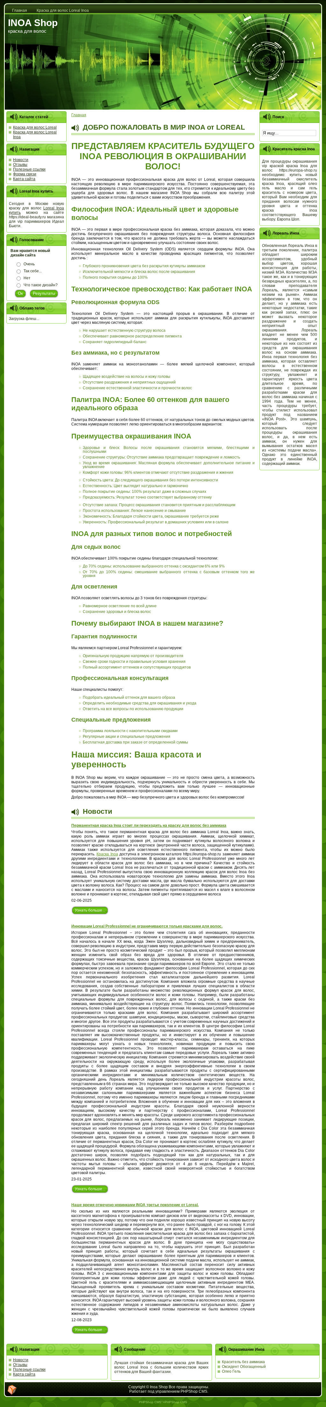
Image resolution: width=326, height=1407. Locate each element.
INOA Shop (33, 22)
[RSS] (12, 1390)
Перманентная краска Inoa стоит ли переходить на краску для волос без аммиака (148, 825)
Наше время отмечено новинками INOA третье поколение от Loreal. (135, 1205)
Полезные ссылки (29, 1369)
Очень (29, 264)
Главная (78, 115)
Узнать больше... (90, 910)
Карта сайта (24, 1374)
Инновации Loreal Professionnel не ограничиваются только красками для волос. (147, 926)
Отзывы (20, 1365)
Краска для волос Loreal (35, 127)
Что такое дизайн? (41, 285)
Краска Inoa (107, 854)
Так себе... (33, 271)
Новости (20, 1360)
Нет (27, 278)
